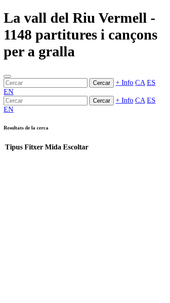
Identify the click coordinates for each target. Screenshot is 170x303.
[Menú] (7, 76)
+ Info (124, 82)
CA (140, 82)
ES (151, 82)
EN (9, 91)
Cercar (101, 82)
